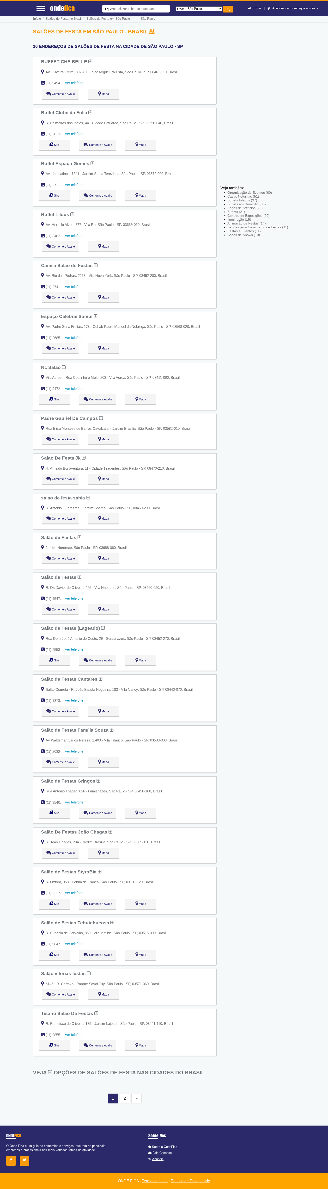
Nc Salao (51, 367)
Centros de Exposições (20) (248, 216)
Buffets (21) (236, 212)
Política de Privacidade (190, 1181)
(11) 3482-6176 (57, 236)
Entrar (257, 8)
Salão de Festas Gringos (69, 781)
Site (56, 145)
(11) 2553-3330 (57, 649)
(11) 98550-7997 (58, 1035)
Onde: (181, 9)
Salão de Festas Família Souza (75, 730)
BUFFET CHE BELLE (64, 61)
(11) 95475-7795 (58, 599)
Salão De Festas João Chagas (75, 831)
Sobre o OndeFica (164, 1147)
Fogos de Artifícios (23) (245, 208)
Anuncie (158, 1159)
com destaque (295, 8)
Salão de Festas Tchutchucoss (75, 922)
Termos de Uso (155, 1181)
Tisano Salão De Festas (67, 1013)
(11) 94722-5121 (58, 389)
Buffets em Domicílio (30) (246, 204)
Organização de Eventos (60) (249, 192)
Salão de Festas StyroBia (69, 871)
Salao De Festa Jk (61, 458)
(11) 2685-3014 (57, 338)
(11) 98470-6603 (58, 944)
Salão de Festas (59, 537)
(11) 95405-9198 (58, 802)
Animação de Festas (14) (246, 223)
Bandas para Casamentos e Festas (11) (257, 227)
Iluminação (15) (239, 219)
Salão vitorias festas (64, 973)
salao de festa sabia (63, 497)
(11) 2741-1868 (57, 287)
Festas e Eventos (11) (244, 231)
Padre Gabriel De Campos (70, 418)
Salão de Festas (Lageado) (71, 628)
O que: (108, 9)
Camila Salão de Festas (67, 265)
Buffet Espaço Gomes (66, 163)
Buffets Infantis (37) (242, 200)
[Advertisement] (256, 104)
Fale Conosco (162, 1153)
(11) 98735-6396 (58, 700)
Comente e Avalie (63, 94)
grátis (314, 8)
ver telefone (74, 83)
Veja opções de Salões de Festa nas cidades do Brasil (118, 1073)
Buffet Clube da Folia (64, 112)
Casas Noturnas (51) (243, 196)
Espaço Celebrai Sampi (67, 316)
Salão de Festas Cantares (70, 679)
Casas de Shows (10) (243, 235)
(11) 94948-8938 (58, 83)
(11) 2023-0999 (57, 134)
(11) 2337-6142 (57, 893)
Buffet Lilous (55, 214)
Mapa (105, 94)
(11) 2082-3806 (57, 751)
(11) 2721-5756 (57, 185)
